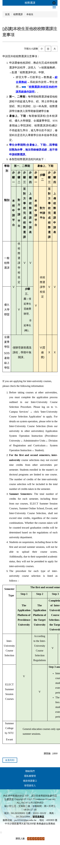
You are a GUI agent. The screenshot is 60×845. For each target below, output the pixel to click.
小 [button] (41, 48)
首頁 (7, 14)
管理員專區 (38, 816)
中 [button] (48, 48)
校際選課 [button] (30, 2)
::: (1, 832)
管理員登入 (30, 785)
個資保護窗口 (30, 780)
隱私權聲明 (30, 776)
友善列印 (9, 760)
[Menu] (54, 6)
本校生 (29, 14)
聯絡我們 (30, 771)
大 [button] (55, 48)
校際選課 (18, 14)
